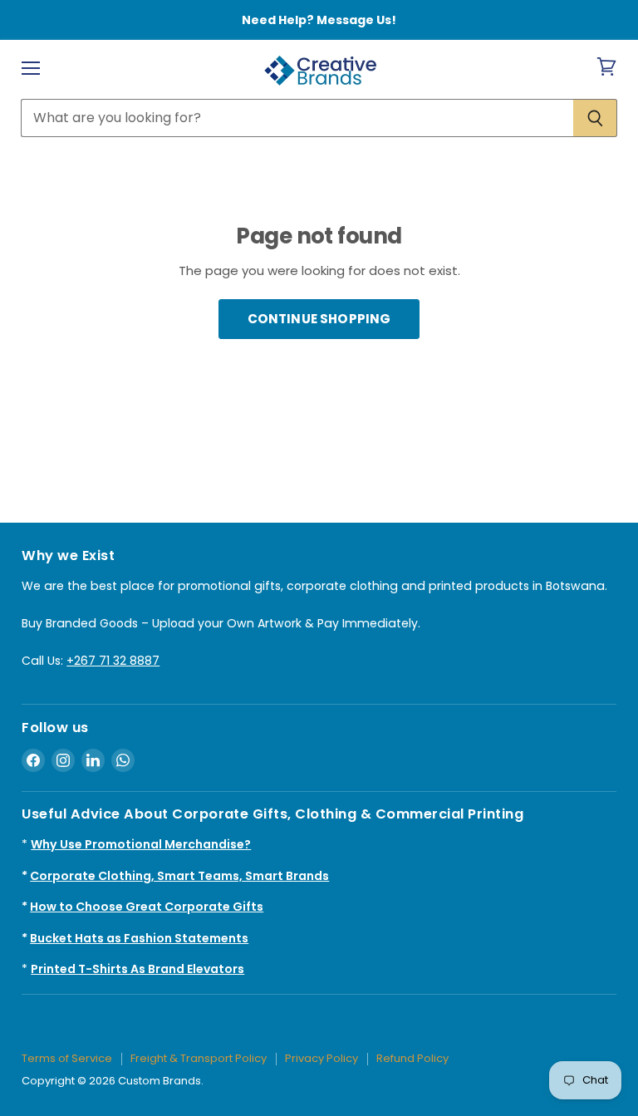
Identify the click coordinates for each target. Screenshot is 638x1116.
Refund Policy (412, 1058)
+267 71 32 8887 (113, 660)
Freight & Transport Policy (198, 1058)
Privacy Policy (321, 1058)
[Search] (595, 118)
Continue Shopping (319, 318)
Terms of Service (67, 1058)
